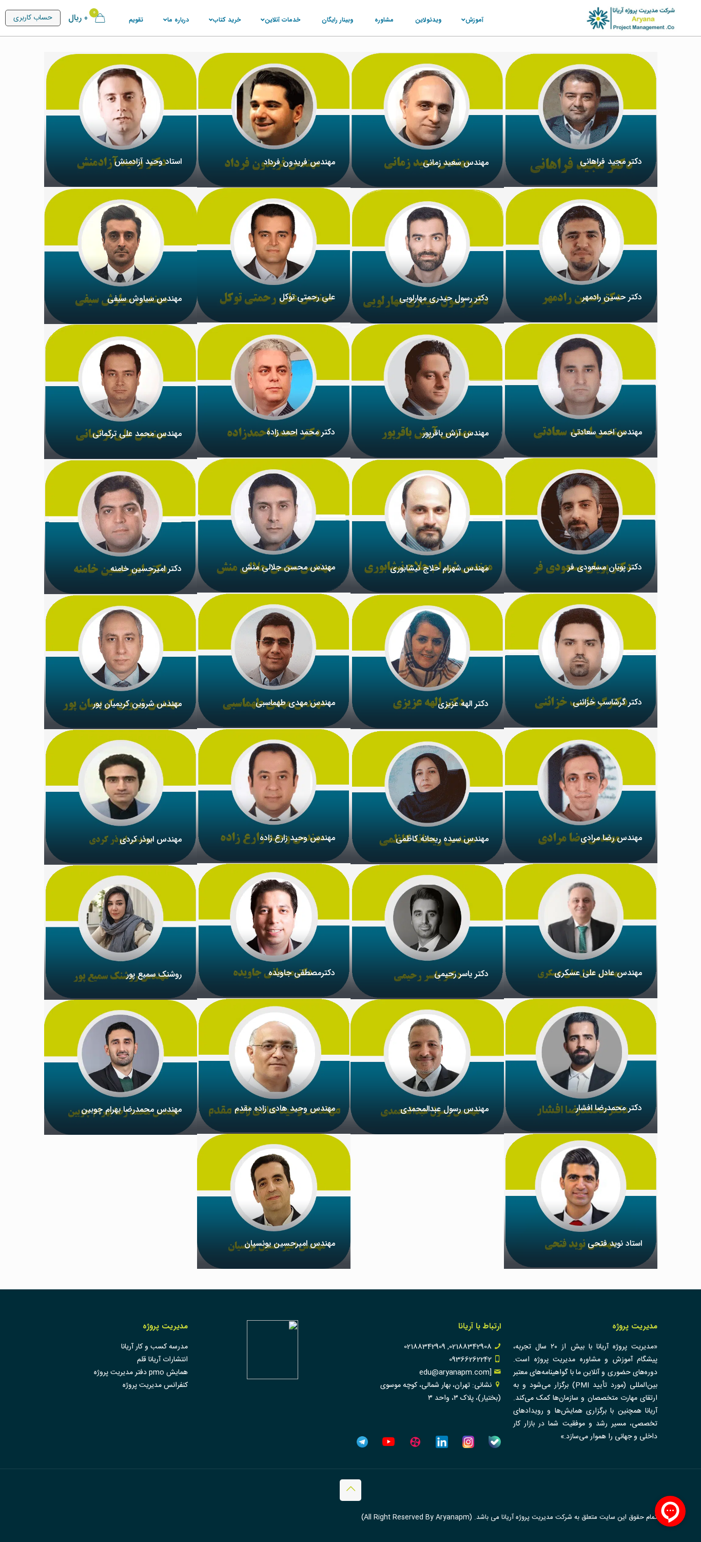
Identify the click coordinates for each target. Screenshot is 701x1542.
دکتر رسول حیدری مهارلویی (444, 298)
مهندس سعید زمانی (456, 162)
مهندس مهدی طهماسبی (295, 702)
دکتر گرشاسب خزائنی (607, 702)
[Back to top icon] (350, 1490)
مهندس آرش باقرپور (455, 433)
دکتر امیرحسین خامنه (146, 568)
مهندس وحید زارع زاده (297, 837)
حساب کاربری (32, 18)
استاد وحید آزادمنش (148, 161)
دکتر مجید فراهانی (611, 161)
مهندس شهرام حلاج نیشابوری (439, 568)
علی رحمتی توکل (307, 297)
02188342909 (424, 1347)
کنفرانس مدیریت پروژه (155, 1385)
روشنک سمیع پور (154, 974)
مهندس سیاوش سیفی (144, 298)
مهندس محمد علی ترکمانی (137, 433)
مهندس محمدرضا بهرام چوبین (131, 1109)
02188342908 (470, 1347)
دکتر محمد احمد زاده (300, 432)
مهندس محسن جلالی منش (288, 567)
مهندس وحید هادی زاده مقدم (285, 1108)
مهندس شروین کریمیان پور (137, 703)
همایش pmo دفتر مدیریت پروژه (141, 1372)
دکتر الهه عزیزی (463, 703)
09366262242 (470, 1360)
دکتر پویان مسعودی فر (605, 567)
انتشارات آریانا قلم (162, 1360)
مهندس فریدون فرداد (299, 162)
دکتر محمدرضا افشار (609, 1107)
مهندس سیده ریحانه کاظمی (442, 838)
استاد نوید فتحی (615, 1243)
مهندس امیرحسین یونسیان (289, 1243)
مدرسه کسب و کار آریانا (154, 1347)
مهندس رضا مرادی (611, 837)
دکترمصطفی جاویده (301, 972)
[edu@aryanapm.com (455, 1372)
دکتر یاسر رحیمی (461, 973)
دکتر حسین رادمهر (612, 297)
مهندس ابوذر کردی (151, 839)
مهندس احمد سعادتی (606, 432)
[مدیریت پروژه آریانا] (631, 18)
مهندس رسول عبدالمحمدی (444, 1108)
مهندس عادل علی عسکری (598, 972)
